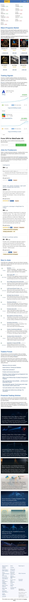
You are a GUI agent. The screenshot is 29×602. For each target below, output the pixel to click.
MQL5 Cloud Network (5, 586)
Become (3, 82)
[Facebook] (19, 585)
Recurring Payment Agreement (12, 573)
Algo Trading (10, 274)
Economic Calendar (21, 580)
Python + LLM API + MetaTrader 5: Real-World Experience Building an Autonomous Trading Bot (14, 483)
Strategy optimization (7, 231)
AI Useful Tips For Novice (13, 295)
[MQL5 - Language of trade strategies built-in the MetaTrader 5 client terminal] (2, 1)
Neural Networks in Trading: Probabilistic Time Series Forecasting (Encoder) (13, 499)
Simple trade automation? (9, 369)
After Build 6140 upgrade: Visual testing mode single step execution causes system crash (15, 385)
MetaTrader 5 (21, 565)
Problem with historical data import (11, 371)
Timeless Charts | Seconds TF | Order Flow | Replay (15, 336)
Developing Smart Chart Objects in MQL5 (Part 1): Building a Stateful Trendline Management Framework (14, 418)
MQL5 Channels (22, 573)
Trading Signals (7, 75)
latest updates (5, 570)
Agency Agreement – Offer (13, 577)
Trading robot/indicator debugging (10, 229)
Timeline (12, 567)
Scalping (9, 267)
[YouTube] (26, 585)
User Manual (5, 578)
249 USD (14, 69)
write (22, 403)
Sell (2, 36)
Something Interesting (12, 322)
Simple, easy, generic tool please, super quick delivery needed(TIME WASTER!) (14, 186)
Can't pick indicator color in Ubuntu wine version (14, 387)
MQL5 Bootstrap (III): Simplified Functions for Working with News (13, 532)
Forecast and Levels (12, 308)
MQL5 (15, 355)
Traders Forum (6, 352)
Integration (21, 227)
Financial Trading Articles (11, 395)
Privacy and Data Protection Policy (12, 581)
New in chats (6, 260)
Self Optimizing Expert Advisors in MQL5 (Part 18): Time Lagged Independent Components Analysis (13, 549)
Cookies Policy (12, 585)
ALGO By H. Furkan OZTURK (14, 342)
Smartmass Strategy (11, 302)
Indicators (16, 227)
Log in (24, 1)
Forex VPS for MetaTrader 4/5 (12, 138)
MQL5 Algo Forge (4, 589)
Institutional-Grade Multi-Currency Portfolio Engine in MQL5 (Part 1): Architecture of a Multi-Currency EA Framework (14, 451)
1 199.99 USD (5, 53)
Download (5, 591)
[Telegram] (21, 585)
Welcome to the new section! (9, 365)
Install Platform (4, 594)
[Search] (21, 1)
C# (14, 231)
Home (6, 1)
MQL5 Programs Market (10, 28)
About (11, 565)
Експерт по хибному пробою (10, 237)
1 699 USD (24, 69)
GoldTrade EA (6, 165)
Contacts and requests (13, 588)
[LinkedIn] (19, 587)
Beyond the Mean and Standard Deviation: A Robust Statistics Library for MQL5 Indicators (13, 466)
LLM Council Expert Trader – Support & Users (15, 288)
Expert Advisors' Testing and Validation (12, 367)
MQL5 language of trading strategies (4, 582)
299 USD (14, 53)
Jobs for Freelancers (9, 150)
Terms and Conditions (12, 570)
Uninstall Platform (4, 597)
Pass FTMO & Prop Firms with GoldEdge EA (16, 281)
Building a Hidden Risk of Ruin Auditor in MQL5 (14, 434)
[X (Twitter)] (24, 585)
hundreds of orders (22, 157)
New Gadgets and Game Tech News (15, 315)
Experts (15, 180)
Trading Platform (5, 567)
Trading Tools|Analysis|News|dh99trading (15, 329)
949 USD (5, 69)
